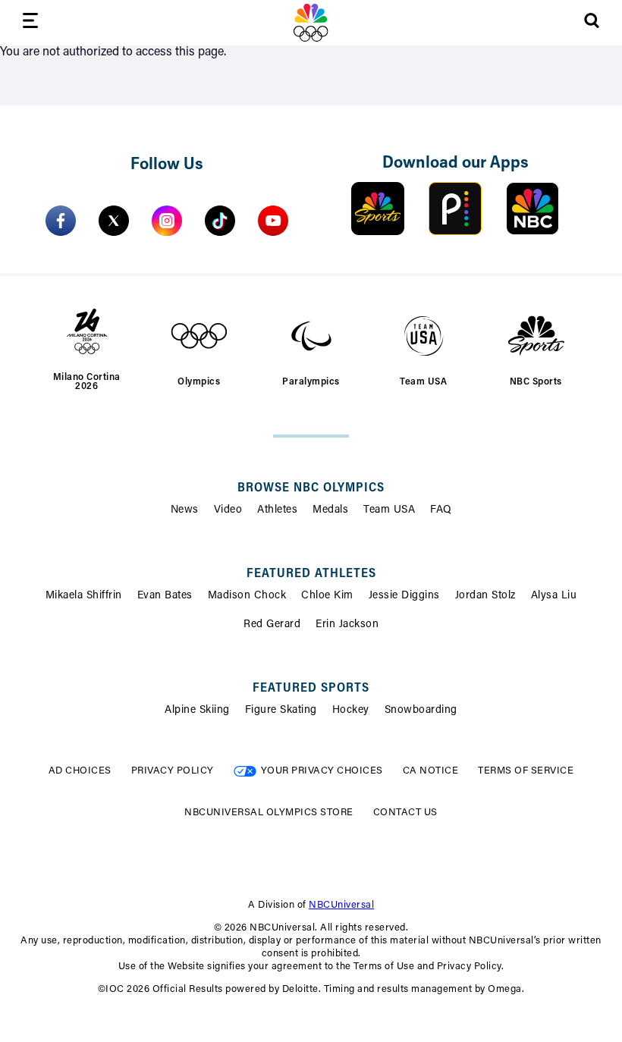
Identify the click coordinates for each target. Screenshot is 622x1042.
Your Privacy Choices (322, 771)
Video (228, 510)
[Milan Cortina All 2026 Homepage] (311, 23)
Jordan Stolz (485, 596)
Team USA (389, 510)
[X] (114, 221)
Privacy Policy (172, 771)
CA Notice (431, 771)
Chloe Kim (327, 596)
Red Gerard (271, 625)
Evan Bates (165, 596)
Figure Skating (281, 710)
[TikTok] (220, 221)
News (185, 510)
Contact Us (405, 813)
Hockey (350, 710)
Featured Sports (311, 688)
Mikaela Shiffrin (84, 596)
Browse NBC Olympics (311, 488)
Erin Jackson (347, 625)
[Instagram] (167, 221)
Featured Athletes (311, 574)
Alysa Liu (554, 596)
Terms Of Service (525, 771)
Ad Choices (80, 771)
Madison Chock (247, 596)
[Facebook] (61, 221)
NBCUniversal (341, 905)
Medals (330, 510)
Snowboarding (421, 710)
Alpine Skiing (197, 710)
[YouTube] (273, 221)
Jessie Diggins (404, 596)
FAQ (441, 510)
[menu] (30, 23)
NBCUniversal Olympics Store (268, 813)
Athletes (277, 510)
